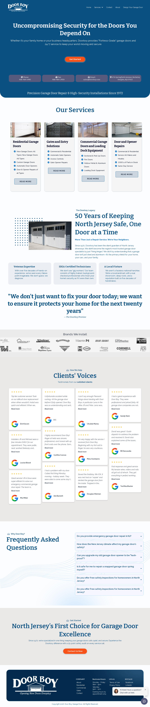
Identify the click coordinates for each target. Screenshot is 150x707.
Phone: (26, 77)
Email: (93, 77)
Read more (15, 409)
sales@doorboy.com (91, 80)
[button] (102, 7)
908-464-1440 (25, 80)
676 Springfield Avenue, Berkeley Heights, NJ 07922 (126, 78)
